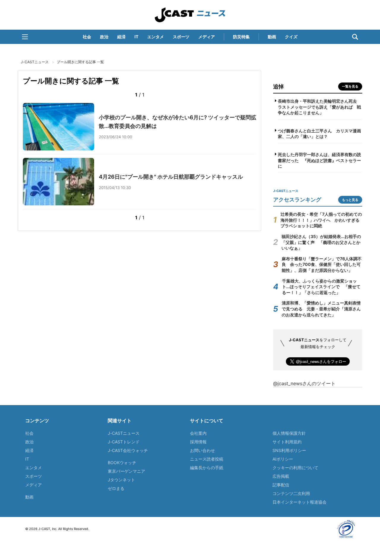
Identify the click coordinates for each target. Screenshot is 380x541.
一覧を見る (350, 86)
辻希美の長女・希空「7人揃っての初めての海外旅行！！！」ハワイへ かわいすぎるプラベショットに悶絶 (321, 220)
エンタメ (155, 36)
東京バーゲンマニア (126, 471)
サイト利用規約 (287, 441)
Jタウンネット (121, 479)
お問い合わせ (202, 450)
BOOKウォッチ (122, 462)
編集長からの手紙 (206, 467)
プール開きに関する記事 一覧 (80, 62)
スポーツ (181, 36)
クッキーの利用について (295, 467)
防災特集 (241, 36)
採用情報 (198, 441)
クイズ (291, 36)
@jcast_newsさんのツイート (304, 383)
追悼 (278, 86)
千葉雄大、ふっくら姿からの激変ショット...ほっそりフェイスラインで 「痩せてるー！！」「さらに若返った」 (321, 286)
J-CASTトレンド (124, 441)
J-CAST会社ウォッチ (128, 450)
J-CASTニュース (190, 15)
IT (136, 36)
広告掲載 (281, 476)
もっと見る (350, 200)
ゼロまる (116, 488)
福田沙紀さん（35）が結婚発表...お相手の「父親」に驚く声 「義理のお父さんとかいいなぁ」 (321, 242)
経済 (121, 36)
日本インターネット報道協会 (300, 501)
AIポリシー (283, 458)
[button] (25, 37)
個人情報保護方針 (289, 433)
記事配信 (281, 484)
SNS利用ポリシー (289, 450)
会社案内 (198, 433)
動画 (272, 36)
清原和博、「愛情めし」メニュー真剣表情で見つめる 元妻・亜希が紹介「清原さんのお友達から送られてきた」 (321, 308)
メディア (206, 36)
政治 (104, 36)
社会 (87, 36)
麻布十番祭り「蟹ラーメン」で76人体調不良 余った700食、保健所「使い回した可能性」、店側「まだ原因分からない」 (322, 264)
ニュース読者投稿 (206, 458)
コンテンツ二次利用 (291, 493)
